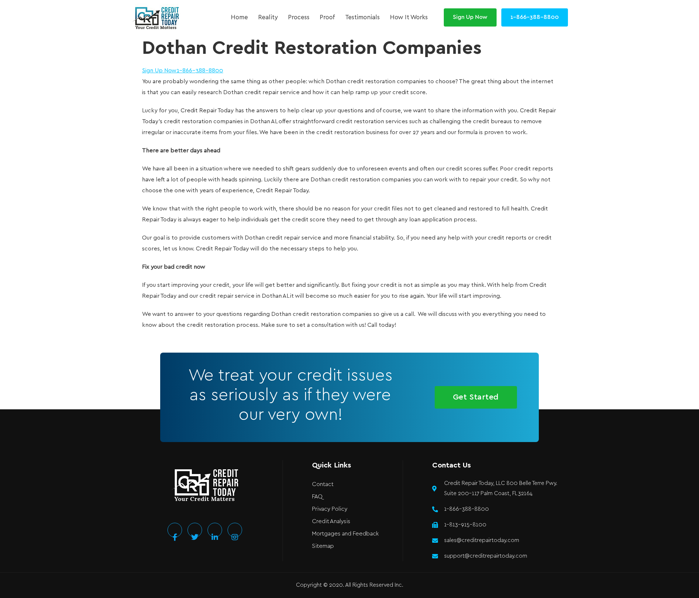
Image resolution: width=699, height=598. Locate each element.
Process (298, 17)
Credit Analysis (331, 521)
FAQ (317, 497)
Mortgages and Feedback (345, 534)
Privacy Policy (329, 509)
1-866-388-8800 (200, 71)
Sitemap (323, 546)
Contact (322, 484)
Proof (327, 17)
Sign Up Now (159, 71)
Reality (268, 17)
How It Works (409, 17)
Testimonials (362, 17)
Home (239, 17)
